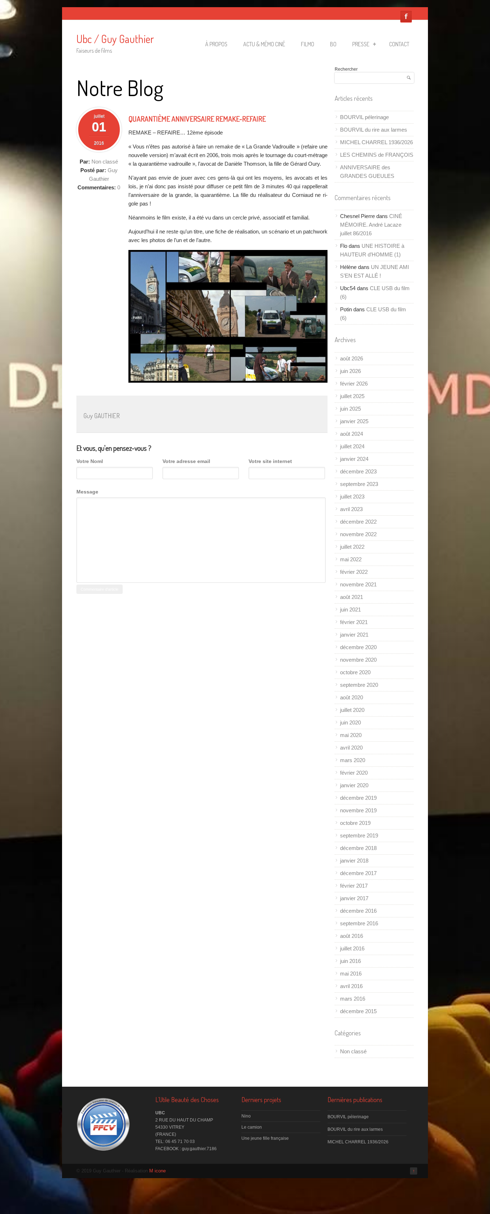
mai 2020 (351, 735)
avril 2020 (351, 748)
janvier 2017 (354, 898)
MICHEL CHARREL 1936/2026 (376, 142)
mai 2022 (351, 559)
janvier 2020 (354, 785)
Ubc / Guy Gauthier (115, 39)
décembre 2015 (358, 1011)
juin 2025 (350, 409)
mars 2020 (352, 760)
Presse (360, 44)
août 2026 (351, 358)
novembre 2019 (358, 810)
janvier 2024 (354, 459)
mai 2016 (351, 973)
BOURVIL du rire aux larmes (373, 130)
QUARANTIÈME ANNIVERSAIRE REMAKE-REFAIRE (197, 118)
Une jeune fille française (265, 1138)
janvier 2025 (354, 421)
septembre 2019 (359, 835)
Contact (399, 44)
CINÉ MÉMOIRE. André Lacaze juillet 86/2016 (371, 224)
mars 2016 (352, 999)
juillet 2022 (352, 547)
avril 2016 (351, 986)
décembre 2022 (358, 522)
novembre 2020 (358, 660)
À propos (216, 44)
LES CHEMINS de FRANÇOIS (376, 155)
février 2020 (354, 773)
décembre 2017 (358, 873)
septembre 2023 (359, 484)
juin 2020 (350, 722)
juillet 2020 (352, 710)
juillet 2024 (352, 446)
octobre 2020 (355, 672)
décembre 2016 (358, 911)
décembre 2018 (358, 848)
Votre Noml (89, 461)
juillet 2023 (352, 496)
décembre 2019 (358, 798)
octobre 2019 (355, 823)
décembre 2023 (358, 471)
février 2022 (354, 572)
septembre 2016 (359, 923)
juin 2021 (350, 609)
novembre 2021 (358, 584)
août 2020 (351, 697)
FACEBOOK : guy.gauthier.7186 (186, 1148)
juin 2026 (350, 371)
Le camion (251, 1127)
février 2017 (354, 886)
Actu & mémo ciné (264, 44)
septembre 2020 (359, 685)
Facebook (406, 16)
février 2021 (354, 622)
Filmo (307, 44)
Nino (246, 1116)
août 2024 (351, 434)
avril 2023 (351, 509)
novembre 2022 (358, 534)
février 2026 (354, 384)
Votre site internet (270, 461)
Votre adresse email (186, 461)
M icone (157, 1170)
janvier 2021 (354, 635)
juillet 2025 (352, 396)
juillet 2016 (352, 948)
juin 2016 (350, 961)
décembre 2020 (358, 647)
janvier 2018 (354, 861)
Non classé (104, 162)
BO (333, 44)
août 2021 (351, 597)
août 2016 (351, 936)
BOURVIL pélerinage (364, 117)
